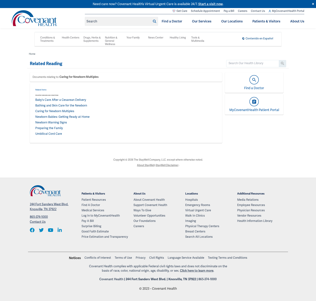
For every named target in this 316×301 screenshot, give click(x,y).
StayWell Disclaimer (167, 165)
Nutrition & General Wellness (111, 41)
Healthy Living (178, 37)
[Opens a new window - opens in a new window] (32, 230)
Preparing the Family (49, 128)
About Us (297, 21)
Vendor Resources (249, 216)
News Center (155, 37)
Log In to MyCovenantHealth (101, 216)
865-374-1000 (39, 217)
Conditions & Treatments (47, 39)
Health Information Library (254, 221)
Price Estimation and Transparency (105, 237)
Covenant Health (111, 279)
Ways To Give (142, 210)
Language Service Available (186, 258)
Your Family (133, 37)
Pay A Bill (88, 221)
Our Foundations (144, 221)
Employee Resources (251, 205)
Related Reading (46, 63)
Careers (242, 11)
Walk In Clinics (195, 216)
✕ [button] (313, 4)
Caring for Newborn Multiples (79, 77)
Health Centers (70, 37)
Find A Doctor (91, 205)
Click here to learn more (196, 271)
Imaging (190, 221)
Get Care (181, 11)
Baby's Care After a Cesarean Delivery (60, 100)
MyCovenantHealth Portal (288, 11)
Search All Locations (199, 237)
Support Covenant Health (150, 205)
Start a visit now (210, 4)
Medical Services (93, 210)
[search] (253, 63)
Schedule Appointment (205, 11)
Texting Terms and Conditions (227, 258)
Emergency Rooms (197, 205)
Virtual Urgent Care (198, 210)
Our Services (201, 21)
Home (32, 53)
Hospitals (191, 200)
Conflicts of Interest (97, 258)
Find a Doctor (172, 21)
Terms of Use (123, 258)
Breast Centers (195, 231)
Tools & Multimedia (197, 39)
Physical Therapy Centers (202, 226)
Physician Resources (251, 210)
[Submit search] (154, 21)
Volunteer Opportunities (149, 216)
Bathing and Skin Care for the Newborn (61, 105)
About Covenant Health (149, 200)
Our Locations (232, 21)
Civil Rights (156, 258)
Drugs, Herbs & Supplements (92, 39)
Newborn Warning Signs (51, 122)
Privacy (141, 258)
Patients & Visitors (266, 21)
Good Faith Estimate (95, 231)
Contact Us (258, 11)
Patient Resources (94, 200)
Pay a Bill (229, 11)
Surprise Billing (91, 226)
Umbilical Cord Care (48, 134)
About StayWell (146, 165)
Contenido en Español (259, 38)
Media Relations (248, 200)
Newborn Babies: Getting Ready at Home (62, 117)
